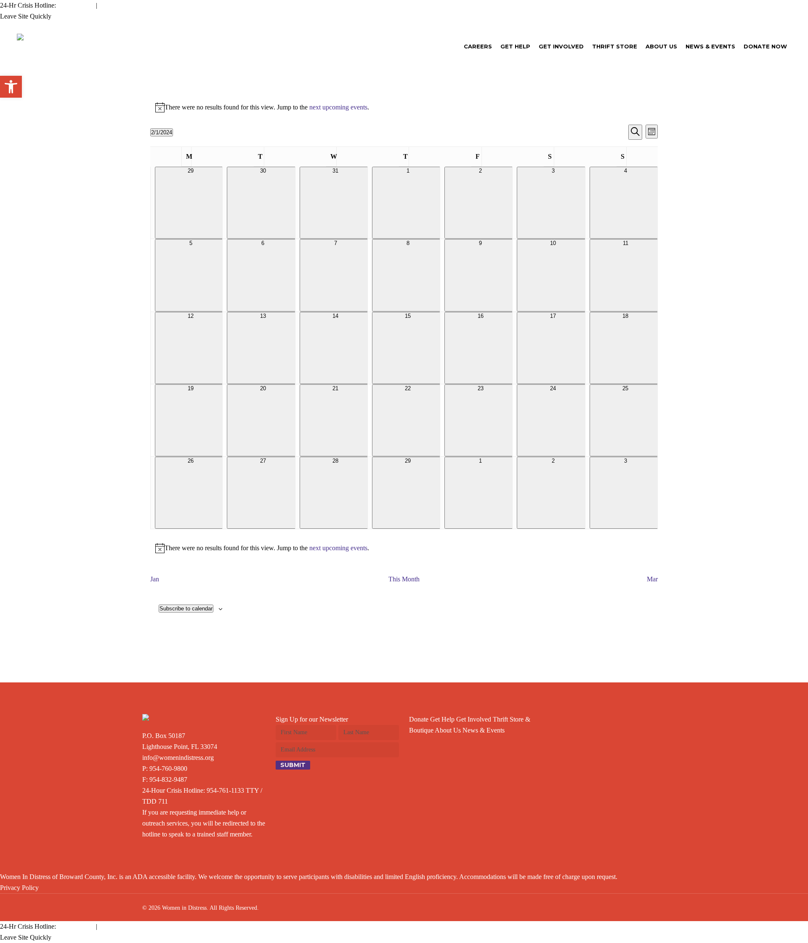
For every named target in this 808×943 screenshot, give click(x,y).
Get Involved (473, 719)
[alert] (404, 107)
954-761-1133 (225, 790)
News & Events (483, 730)
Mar (652, 579)
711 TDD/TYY (120, 5)
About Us (448, 730)
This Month (404, 579)
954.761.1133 (76, 5)
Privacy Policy (19, 887)
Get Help (442, 719)
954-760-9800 (168, 768)
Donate (418, 719)
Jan (154, 579)
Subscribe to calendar (186, 608)
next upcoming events (338, 107)
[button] (11, 87)
